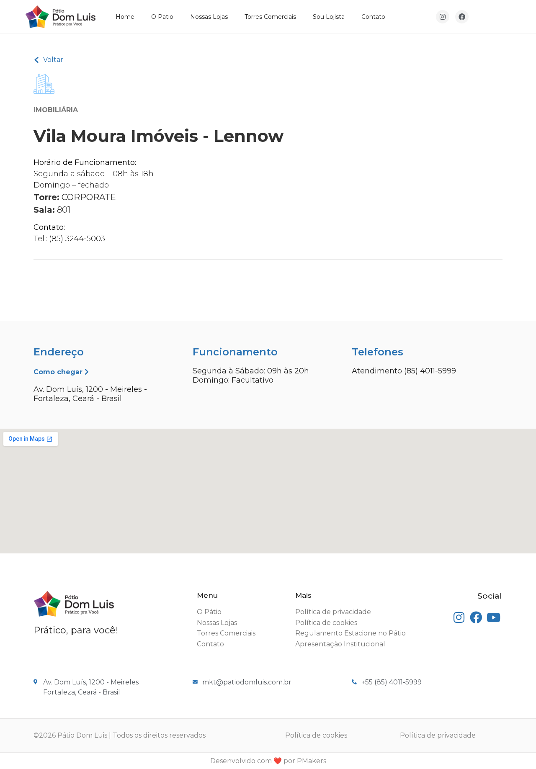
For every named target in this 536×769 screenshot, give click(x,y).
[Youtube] (493, 617)
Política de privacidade (438, 735)
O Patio (162, 17)
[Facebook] (462, 16)
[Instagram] (442, 16)
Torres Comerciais (270, 17)
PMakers (311, 761)
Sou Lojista (329, 17)
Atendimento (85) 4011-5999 (404, 370)
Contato (373, 17)
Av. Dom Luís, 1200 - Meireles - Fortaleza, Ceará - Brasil (90, 394)
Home (125, 17)
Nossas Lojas (209, 17)
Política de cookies (316, 735)
